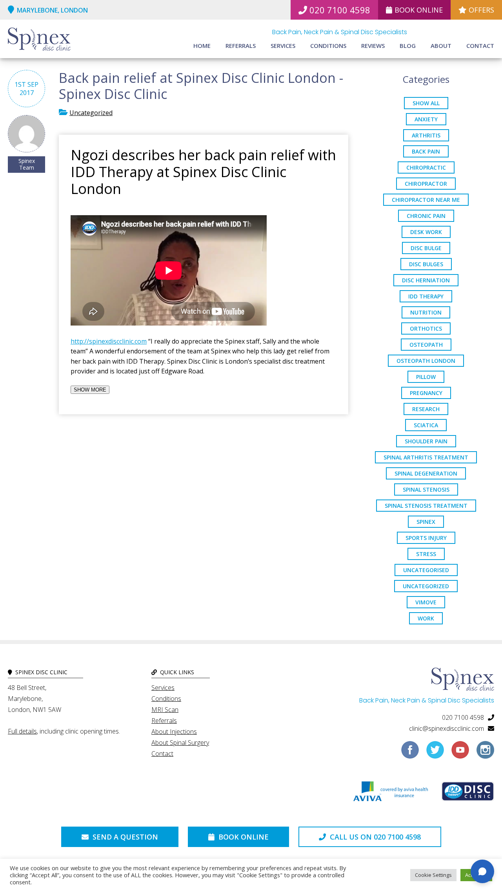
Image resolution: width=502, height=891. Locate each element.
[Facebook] (410, 753)
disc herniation (426, 280)
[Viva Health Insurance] (390, 793)
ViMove (426, 602)
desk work (426, 232)
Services (283, 45)
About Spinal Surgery (180, 742)
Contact (480, 45)
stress (426, 554)
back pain (426, 151)
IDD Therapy (426, 296)
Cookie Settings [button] (433, 874)
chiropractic (426, 167)
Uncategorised (426, 570)
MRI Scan (164, 709)
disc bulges (426, 264)
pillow (426, 377)
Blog (408, 45)
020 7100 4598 (339, 10)
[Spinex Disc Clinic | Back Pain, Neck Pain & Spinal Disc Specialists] (39, 40)
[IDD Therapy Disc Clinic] (467, 793)
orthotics (426, 328)
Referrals (241, 45)
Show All (426, 103)
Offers (481, 10)
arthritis (426, 135)
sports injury (426, 538)
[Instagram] (485, 753)
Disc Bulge (426, 248)
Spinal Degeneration (426, 473)
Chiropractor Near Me (426, 199)
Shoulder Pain (426, 441)
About (441, 45)
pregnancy (426, 393)
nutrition (426, 312)
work (426, 618)
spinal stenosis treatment (426, 505)
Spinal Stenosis (426, 489)
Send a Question (124, 837)
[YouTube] (460, 753)
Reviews (373, 45)
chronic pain (426, 216)
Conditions (328, 45)
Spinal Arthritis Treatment (426, 457)
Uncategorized (91, 112)
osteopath (426, 344)
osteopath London (426, 360)
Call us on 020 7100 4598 (374, 837)
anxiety (426, 119)
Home (202, 45)
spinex (426, 521)
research (426, 409)
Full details (22, 731)
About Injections (174, 731)
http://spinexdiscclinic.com (109, 341)
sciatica (426, 425)
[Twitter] (435, 753)
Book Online (419, 10)
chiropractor (426, 183)
